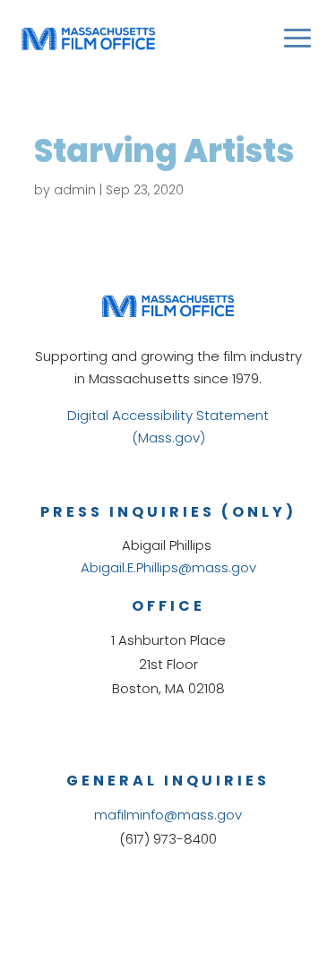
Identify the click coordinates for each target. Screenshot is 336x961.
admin (75, 190)
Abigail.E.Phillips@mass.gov (168, 567)
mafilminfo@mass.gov (168, 814)
